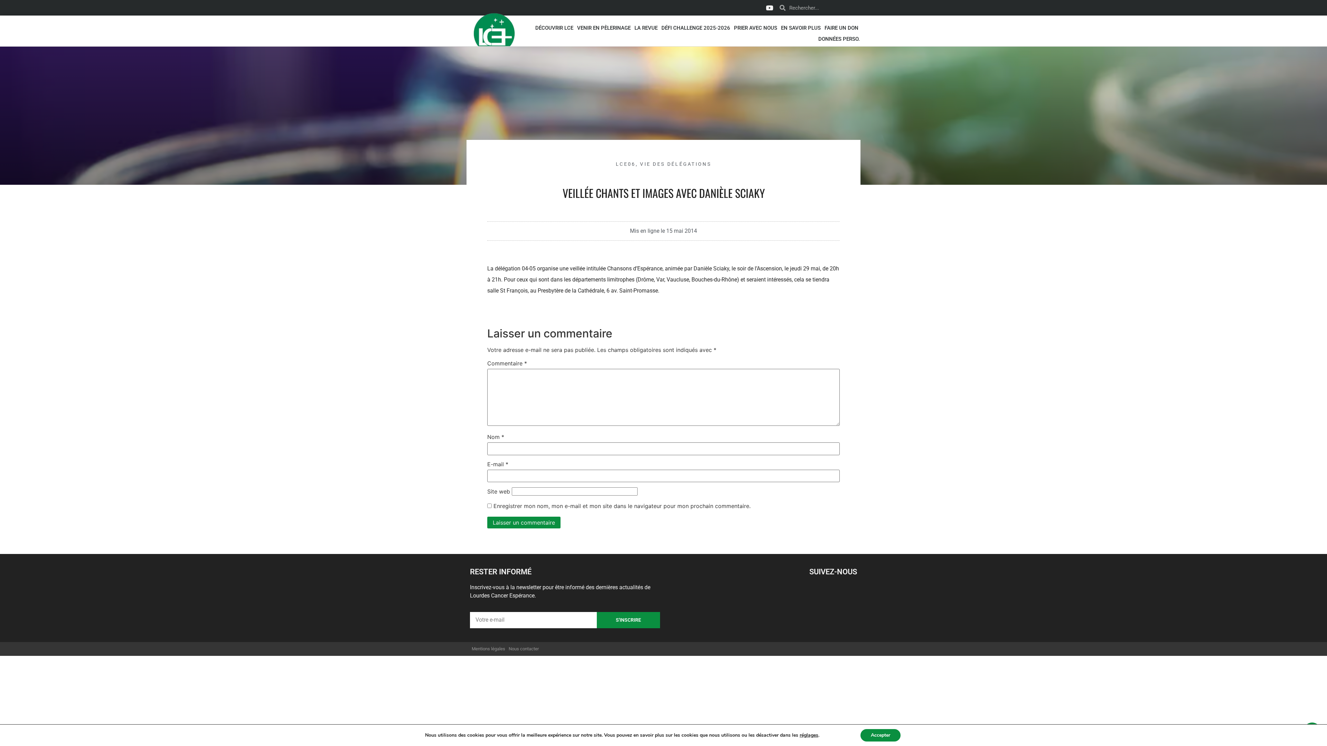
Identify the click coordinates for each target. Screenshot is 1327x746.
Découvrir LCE (554, 28)
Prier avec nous (755, 28)
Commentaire (507, 363)
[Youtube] (769, 8)
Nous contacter (524, 648)
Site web (498, 491)
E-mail (497, 464)
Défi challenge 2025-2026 (695, 28)
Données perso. (839, 39)
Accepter (880, 735)
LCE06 (626, 164)
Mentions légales (488, 648)
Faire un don (841, 28)
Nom (495, 437)
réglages (809, 735)
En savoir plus (801, 28)
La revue (646, 28)
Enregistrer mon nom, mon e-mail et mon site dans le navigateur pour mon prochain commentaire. (622, 506)
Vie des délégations (675, 164)
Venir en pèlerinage (604, 28)
